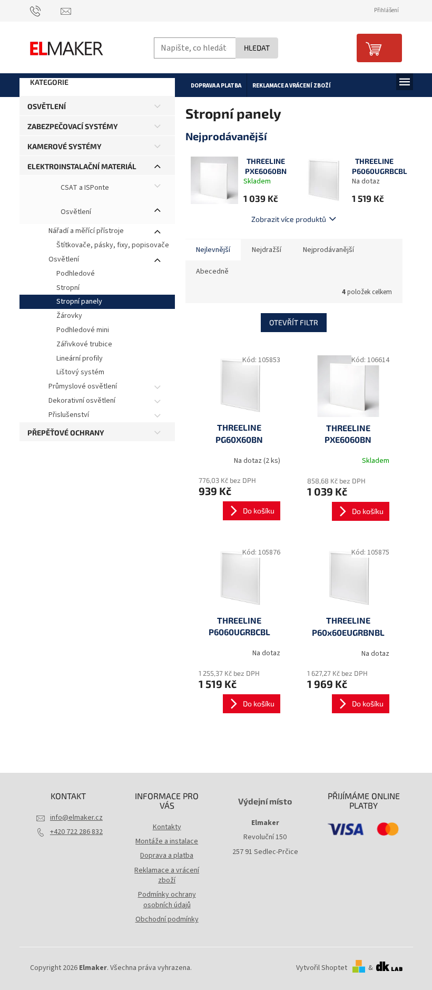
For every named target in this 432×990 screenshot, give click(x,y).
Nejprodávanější (328, 250)
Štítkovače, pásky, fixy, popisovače (112, 245)
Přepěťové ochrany (65, 432)
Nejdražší (266, 250)
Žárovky (69, 315)
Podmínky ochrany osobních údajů (167, 899)
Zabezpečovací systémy (72, 126)
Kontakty (167, 827)
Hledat (257, 47)
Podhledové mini (82, 330)
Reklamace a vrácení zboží (166, 875)
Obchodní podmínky (167, 919)
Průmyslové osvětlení (82, 386)
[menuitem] (216, 85)
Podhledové (75, 273)
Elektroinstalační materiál (81, 166)
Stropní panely (79, 301)
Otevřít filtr (293, 322)
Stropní (68, 288)
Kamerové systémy (64, 146)
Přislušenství (68, 415)
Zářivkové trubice (84, 344)
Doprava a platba (166, 855)
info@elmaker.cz (76, 817)
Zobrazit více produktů (288, 219)
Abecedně (212, 271)
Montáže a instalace (166, 841)
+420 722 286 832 (76, 832)
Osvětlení (46, 106)
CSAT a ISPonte (84, 188)
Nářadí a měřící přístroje (86, 231)
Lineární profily (79, 358)
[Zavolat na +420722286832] (45, 11)
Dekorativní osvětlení (81, 400)
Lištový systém (80, 372)
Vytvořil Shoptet (321, 968)
